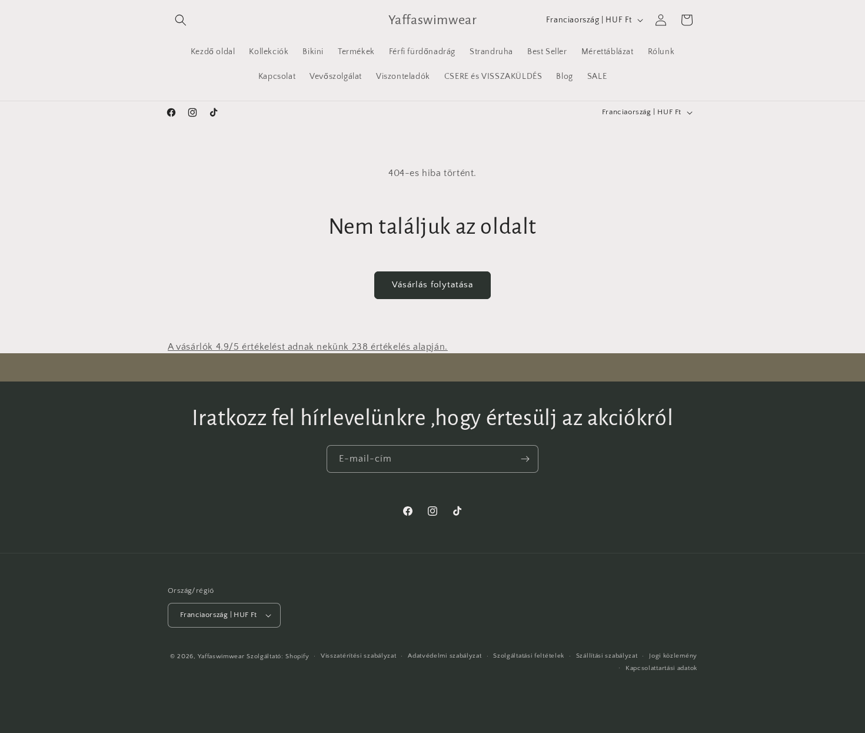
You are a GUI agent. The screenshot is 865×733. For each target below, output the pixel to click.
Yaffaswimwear (221, 656)
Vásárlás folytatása (432, 285)
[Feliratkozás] (525, 459)
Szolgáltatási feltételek (528, 655)
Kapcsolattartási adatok (661, 668)
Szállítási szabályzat (607, 655)
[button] (181, 20)
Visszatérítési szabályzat (359, 655)
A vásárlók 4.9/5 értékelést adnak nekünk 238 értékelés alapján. (308, 346)
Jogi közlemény (673, 655)
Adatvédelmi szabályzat (444, 655)
